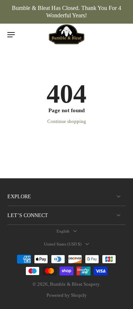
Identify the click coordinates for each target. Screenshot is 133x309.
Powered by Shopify (67, 295)
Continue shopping (66, 121)
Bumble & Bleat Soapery (75, 284)
